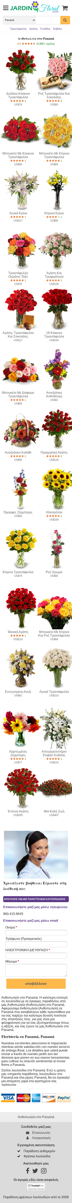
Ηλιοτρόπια (54, 512)
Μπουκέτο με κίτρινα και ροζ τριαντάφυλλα (54, 633)
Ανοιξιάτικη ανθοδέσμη (54, 394)
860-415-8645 (13, 914)
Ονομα (11, 927)
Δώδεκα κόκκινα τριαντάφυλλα (18, 95)
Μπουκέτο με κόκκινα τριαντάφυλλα (18, 155)
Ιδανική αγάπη (18, 632)
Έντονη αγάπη (18, 811)
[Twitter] (35, 1172)
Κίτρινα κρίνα (54, 213)
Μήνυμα (12, 961)
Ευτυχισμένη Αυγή (18, 691)
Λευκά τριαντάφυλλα (54, 691)
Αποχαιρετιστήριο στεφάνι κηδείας (54, 753)
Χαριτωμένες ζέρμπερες (18, 753)
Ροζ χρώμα (54, 572)
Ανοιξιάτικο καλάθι (18, 452)
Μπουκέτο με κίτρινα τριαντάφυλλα (54, 155)
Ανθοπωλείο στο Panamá (36, 1117)
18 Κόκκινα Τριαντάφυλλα (54, 334)
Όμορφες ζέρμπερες (18, 512)
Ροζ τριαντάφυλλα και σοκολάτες (54, 95)
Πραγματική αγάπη (54, 452)
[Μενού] (3, 8)
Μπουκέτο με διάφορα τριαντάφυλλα (18, 394)
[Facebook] (27, 1172)
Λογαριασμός (41, 1138)
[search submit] (65, 20)
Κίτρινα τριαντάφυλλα (18, 572)
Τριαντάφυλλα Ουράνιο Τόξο (18, 274)
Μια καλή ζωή (54, 811)
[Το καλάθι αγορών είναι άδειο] (65, 8)
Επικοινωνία (40, 1132)
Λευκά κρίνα (18, 213)
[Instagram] (43, 1172)
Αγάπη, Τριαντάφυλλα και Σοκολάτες (18, 334)
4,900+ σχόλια (45, 43)
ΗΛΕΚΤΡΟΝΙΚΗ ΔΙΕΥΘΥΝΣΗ (27, 950)
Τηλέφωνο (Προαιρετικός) (23, 938)
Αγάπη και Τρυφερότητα (54, 274)
